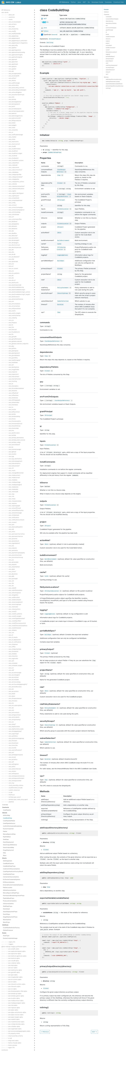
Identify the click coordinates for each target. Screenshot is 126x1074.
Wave (4, 855)
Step (4, 853)
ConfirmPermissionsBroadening (12, 826)
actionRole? (109, 45)
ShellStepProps (7, 906)
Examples (108, 2)
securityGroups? (110, 67)
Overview (5, 804)
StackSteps (6, 914)
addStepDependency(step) (113, 81)
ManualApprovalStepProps (11, 893)
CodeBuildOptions (8, 863)
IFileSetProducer (8, 930)
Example (106, 9)
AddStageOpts (7, 861)
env (107, 25)
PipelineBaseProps (8, 898)
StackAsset (6, 909)
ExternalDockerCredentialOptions (13, 885)
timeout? (108, 72)
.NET (84, 2)
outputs (108, 41)
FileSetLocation (7, 887)
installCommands (110, 36)
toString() (108, 88)
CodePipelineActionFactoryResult (13, 871)
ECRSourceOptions (8, 882)
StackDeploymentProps (10, 911)
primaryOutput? (110, 58)
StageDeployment (8, 850)
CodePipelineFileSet (9, 820)
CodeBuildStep (7, 818)
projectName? (109, 61)
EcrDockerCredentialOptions (11, 879)
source (54, 34)
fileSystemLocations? (111, 52)
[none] (39, 10)
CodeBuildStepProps (9, 866)
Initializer (106, 12)
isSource (108, 38)
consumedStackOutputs (112, 19)
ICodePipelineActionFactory (11, 927)
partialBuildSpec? (110, 56)
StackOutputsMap (8, 847)
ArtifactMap (6, 815)
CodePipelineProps (8, 874)
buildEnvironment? (110, 47)
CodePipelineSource (9, 823)
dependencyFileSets (111, 23)
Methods (106, 77)
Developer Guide (97, 2)
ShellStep (6, 839)
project (107, 43)
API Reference (64, 2)
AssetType (6, 935)
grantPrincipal (109, 30)
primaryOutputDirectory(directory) (114, 86)
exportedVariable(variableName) (114, 83)
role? (107, 63)
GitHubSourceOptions (9, 890)
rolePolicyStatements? (111, 65)
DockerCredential (8, 828)
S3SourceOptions (8, 903)
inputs (107, 34)
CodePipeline (7, 810)
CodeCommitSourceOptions (11, 869)
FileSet (5, 831)
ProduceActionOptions (10, 901)
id (106, 32)
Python (73, 2)
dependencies (109, 21)
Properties (106, 14)
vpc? (107, 74)
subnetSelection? (110, 69)
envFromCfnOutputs (111, 27)
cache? (108, 49)
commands (108, 16)
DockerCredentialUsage (10, 938)
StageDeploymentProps (10, 917)
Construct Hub (118, 2)
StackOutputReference (10, 845)
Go (89, 2)
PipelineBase (7, 836)
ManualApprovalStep (9, 834)
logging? (108, 54)
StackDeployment (8, 842)
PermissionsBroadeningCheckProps (13, 895)
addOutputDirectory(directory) (113, 79)
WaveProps (6, 922)
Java (79, 2)
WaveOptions (7, 919)
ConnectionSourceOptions (11, 877)
